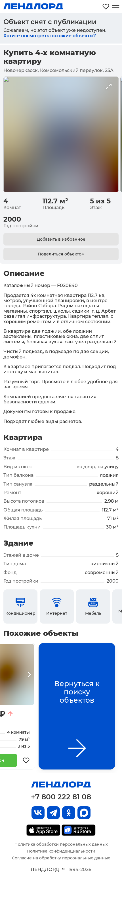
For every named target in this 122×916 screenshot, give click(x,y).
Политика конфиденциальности (61, 851)
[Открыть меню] (115, 6)
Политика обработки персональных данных (61, 844)
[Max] (84, 812)
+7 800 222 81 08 (61, 797)
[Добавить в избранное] (26, 760)
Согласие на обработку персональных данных (61, 858)
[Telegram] (53, 812)
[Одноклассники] (68, 812)
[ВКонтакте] (38, 812)
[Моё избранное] (105, 6)
